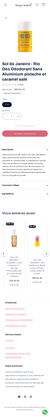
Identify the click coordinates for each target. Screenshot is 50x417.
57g (8, 104)
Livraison (10, 348)
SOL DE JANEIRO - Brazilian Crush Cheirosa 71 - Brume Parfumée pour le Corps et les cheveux (14, 266)
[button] (6, 5)
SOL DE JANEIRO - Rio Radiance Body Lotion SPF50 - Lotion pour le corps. (37, 266)
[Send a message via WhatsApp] (45, 412)
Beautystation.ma (18, 407)
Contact (9, 340)
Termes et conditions (16, 314)
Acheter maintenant (25, 134)
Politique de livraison (16, 326)
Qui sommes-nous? (15, 308)
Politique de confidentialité (19, 320)
